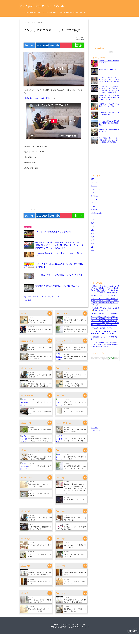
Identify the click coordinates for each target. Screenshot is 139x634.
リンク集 (94, 428)
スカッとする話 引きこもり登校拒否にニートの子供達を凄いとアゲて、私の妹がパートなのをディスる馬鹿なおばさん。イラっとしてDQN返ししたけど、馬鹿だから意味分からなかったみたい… (105, 321)
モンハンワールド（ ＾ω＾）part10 (75, 499)
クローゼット (95, 189)
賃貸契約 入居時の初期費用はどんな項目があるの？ (57, 286)
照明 (92, 236)
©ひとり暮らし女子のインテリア (62, 627)
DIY (92, 179)
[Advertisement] (39, 191)
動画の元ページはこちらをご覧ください (39, 98)
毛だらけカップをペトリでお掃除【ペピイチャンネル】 (59, 275)
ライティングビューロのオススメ (74, 411)
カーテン (94, 182)
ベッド (93, 216)
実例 (92, 230)
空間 (92, 243)
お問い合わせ (96, 430)
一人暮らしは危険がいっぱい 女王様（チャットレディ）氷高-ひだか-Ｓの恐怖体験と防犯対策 (109, 79)
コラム (93, 192)
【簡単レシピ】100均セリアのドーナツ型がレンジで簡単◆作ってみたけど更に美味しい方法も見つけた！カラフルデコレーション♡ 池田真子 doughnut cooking (75, 488)
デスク (93, 203)
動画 (83, 39)
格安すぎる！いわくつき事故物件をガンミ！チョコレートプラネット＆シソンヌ (109, 97)
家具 (92, 233)
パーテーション (96, 213)
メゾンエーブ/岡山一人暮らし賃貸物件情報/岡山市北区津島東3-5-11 (109, 123)
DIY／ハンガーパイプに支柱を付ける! (104, 313)
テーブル (94, 199)
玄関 (92, 240)
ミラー (93, 220)
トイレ (93, 206)
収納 (92, 226)
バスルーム (95, 209)
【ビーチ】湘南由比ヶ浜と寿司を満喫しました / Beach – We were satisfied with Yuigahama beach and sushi (104, 344)
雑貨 (92, 250)
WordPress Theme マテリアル (74, 624)
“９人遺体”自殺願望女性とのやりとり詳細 (53, 232)
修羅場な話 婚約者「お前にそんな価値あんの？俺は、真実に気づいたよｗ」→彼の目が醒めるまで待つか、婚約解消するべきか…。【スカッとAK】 (59, 245)
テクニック (95, 196)
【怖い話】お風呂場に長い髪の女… (103, 328)
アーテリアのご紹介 (32, 297)
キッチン (94, 186)
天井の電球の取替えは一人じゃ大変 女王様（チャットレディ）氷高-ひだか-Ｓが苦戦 (109, 140)
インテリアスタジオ (50, 297)
